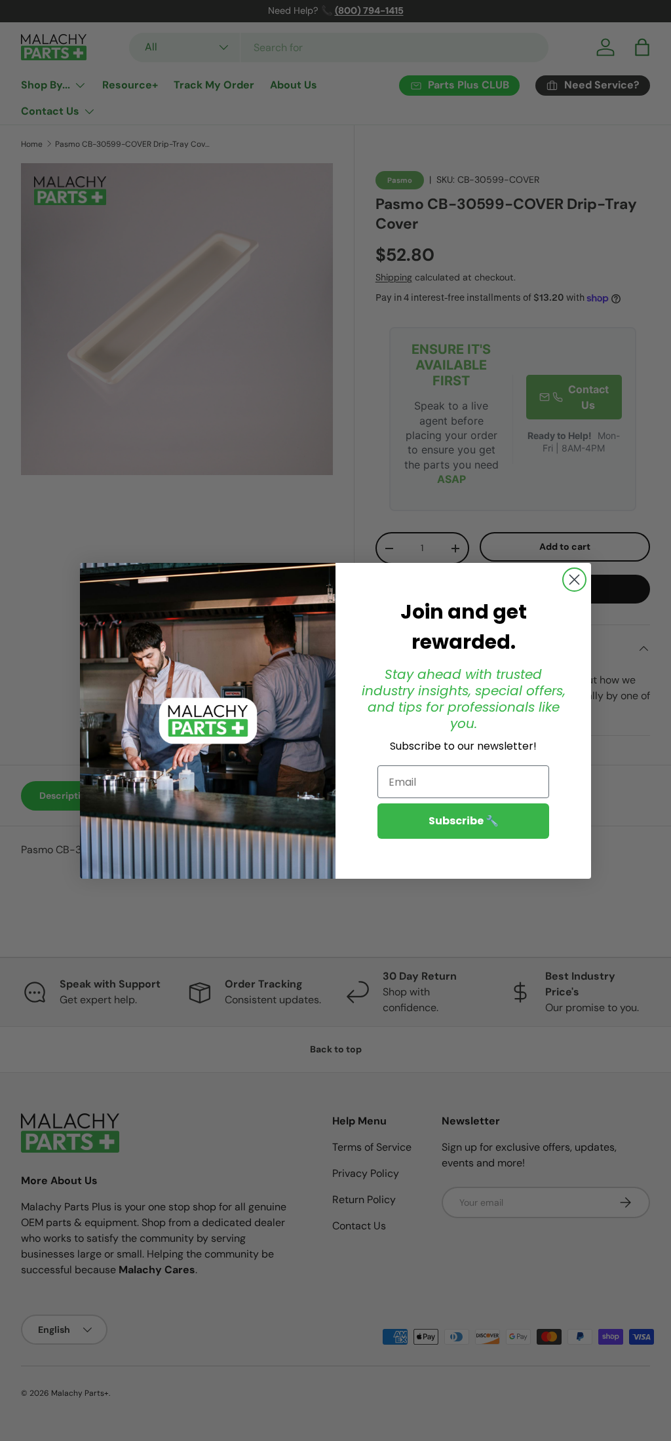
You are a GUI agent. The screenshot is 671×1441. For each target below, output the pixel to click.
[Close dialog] (574, 579)
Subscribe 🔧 (464, 820)
